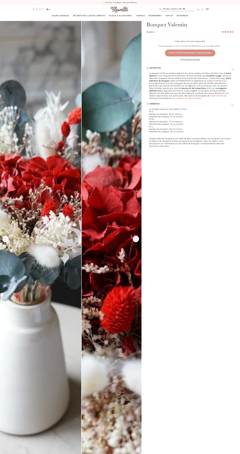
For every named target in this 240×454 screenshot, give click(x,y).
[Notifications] (198, 9)
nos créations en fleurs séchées (186, 98)
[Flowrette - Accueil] (120, 9)
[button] (177, 9)
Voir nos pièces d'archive (190, 59)
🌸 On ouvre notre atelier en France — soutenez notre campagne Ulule (120, 2)
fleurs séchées (217, 96)
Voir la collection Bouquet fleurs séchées (190, 53)
